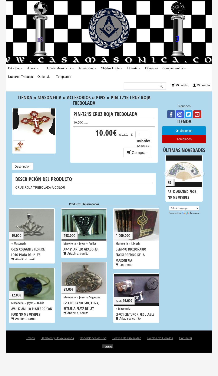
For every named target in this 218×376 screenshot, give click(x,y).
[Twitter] (188, 114)
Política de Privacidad (126, 338)
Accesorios (86, 68)
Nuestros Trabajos (20, 76)
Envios (30, 338)
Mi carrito (181, 85)
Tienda (25, 97)
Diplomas (151, 68)
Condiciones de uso (93, 338)
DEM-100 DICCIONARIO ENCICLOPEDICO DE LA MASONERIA (131, 255)
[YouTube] (197, 114)
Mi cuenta (203, 85)
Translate (194, 213)
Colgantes (94, 297)
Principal (14, 68)
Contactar (185, 338)
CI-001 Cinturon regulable (135, 314)
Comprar (139, 152)
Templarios (63, 76)
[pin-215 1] (19, 146)
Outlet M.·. (44, 76)
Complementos (173, 68)
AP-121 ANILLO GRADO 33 (80, 249)
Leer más (125, 264)
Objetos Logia (110, 68)
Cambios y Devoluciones (57, 338)
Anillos (92, 243)
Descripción (22, 166)
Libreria (132, 68)
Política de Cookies (160, 338)
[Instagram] (180, 114)
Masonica (185, 130)
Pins (100, 97)
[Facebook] (171, 114)
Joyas (31, 68)
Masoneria (49, 97)
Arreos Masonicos (59, 68)
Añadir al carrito (25, 259)
